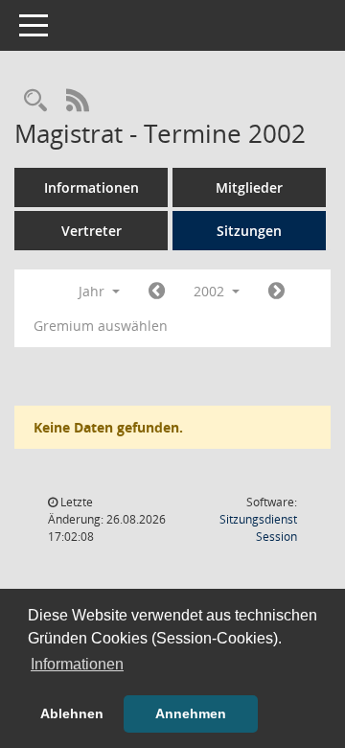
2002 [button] (211, 291)
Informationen (91, 187)
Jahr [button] (93, 291)
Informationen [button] (77, 664)
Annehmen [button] (190, 713)
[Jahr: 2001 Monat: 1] (156, 291)
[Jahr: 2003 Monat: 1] (276, 291)
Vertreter (91, 231)
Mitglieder (249, 187)
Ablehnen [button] (72, 713)
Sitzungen (249, 231)
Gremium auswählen (101, 325)
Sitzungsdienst (258, 528)
